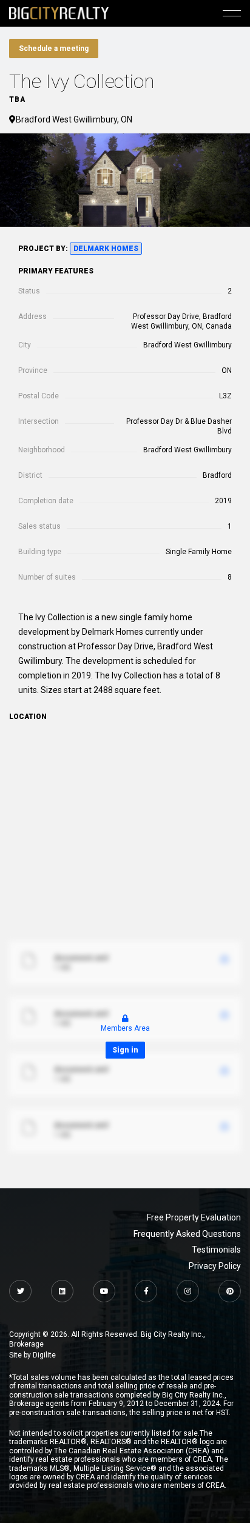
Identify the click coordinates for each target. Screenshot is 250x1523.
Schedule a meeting (54, 48)
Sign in (125, 1050)
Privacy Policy (215, 1266)
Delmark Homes (105, 248)
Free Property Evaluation (194, 1217)
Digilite (44, 1355)
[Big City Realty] (59, 13)
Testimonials (216, 1249)
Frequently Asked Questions (187, 1234)
